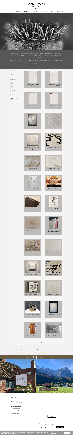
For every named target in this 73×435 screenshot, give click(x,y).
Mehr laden (43, 342)
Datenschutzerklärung (13, 433)
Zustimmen (67, 433)
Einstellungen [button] (53, 433)
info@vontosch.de (16, 408)
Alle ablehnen (60, 433)
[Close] (71, 433)
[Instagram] (36, 9)
